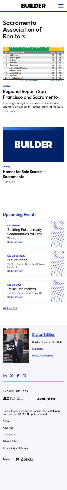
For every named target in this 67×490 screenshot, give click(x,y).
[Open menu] (60, 6)
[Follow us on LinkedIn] (5, 376)
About (6, 421)
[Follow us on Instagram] (24, 376)
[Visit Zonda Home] (19, 459)
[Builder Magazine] (33, 6)
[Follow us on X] (11, 376)
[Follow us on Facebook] (18, 376)
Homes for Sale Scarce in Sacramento (24, 174)
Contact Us (9, 434)
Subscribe (38, 348)
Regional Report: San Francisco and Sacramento (30, 94)
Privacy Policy (10, 441)
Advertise (8, 427)
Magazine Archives (42, 355)
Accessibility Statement (16, 448)
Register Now (15, 241)
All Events (10, 308)
